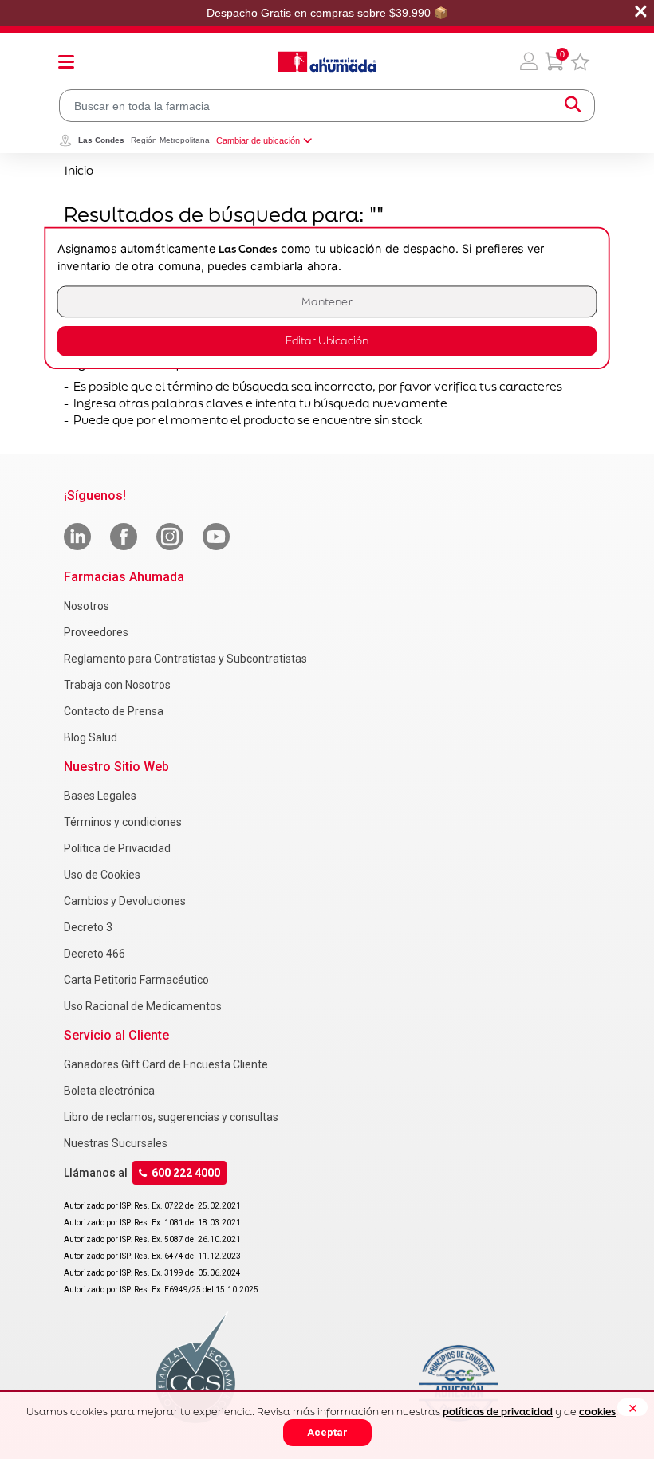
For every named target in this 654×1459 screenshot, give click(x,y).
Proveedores (96, 632)
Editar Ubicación (327, 341)
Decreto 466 (94, 953)
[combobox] (327, 105)
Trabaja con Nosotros (117, 684)
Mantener (327, 302)
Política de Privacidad (117, 848)
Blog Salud (90, 737)
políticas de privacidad (498, 1411)
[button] (528, 61)
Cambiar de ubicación (258, 140)
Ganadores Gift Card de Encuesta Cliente (166, 1064)
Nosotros (86, 606)
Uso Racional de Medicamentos (143, 1006)
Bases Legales (100, 795)
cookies (597, 1411)
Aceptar (327, 1432)
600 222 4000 (186, 1172)
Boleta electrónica (109, 1090)
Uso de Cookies (102, 874)
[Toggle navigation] (66, 61)
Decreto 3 (88, 927)
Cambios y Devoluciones (125, 901)
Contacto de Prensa (114, 711)
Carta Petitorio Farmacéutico (136, 979)
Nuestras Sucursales (115, 1143)
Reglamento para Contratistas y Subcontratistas (185, 658)
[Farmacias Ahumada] (327, 61)
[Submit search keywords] (572, 105)
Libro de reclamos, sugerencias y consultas (171, 1117)
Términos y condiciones (123, 822)
